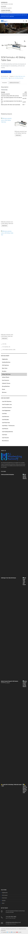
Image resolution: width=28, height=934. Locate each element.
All (14, 76)
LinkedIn (14, 932)
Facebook (4, 932)
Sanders (4, 900)
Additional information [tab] (14, 82)
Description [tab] (4, 82)
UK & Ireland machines (9, 349)
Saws (3, 903)
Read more (4, 225)
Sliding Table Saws (19, 76)
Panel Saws (4, 897)
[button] (24, 41)
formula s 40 (13, 78)
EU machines (6, 346)
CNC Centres (4, 895)
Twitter (9, 932)
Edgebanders (5, 892)
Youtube (19, 932)
